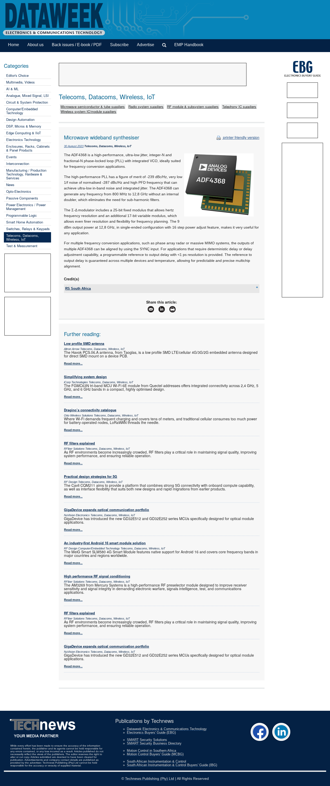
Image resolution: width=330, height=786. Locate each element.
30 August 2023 (74, 146)
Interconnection (17, 163)
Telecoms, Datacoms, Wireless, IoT (22, 237)
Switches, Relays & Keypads (28, 228)
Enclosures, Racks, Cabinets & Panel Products (28, 148)
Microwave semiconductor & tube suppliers (93, 106)
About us (35, 45)
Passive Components (22, 198)
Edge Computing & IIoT (23, 132)
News (10, 184)
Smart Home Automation (24, 222)
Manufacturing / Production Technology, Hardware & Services (26, 174)
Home (13, 45)
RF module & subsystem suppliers (193, 106)
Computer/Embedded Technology (22, 110)
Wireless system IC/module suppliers (88, 111)
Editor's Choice (17, 75)
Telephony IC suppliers (239, 106)
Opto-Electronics (18, 191)
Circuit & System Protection (27, 102)
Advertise (145, 45)
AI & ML (12, 88)
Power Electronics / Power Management (26, 206)
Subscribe (119, 45)
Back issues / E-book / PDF (77, 45)
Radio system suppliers (145, 106)
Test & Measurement (21, 245)
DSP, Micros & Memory (23, 126)
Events (11, 156)
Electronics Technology (23, 139)
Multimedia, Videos (20, 82)
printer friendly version (240, 137)
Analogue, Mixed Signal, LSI (27, 95)
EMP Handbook (188, 45)
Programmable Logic (21, 215)
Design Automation (20, 119)
